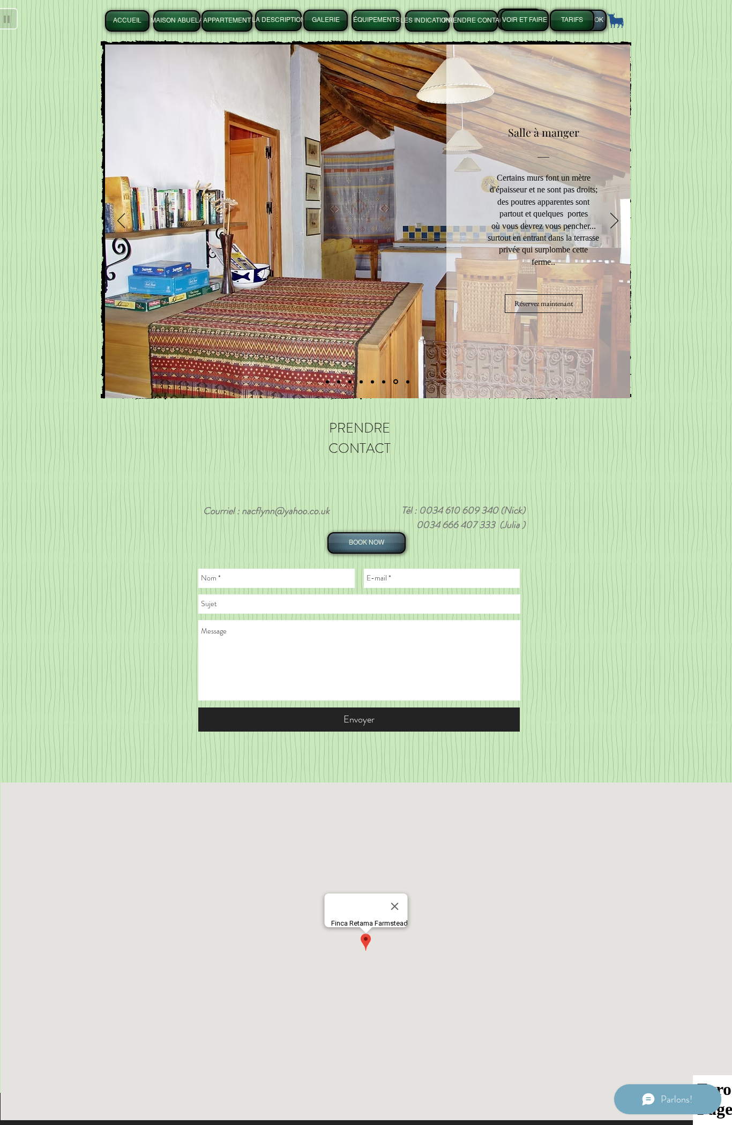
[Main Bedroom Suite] (338, 381)
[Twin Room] (350, 381)
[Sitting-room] (372, 381)
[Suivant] (614, 221)
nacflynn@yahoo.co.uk (286, 511)
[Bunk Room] (361, 381)
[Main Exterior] (327, 381)
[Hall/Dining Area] (395, 381)
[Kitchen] (383, 381)
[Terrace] (407, 381)
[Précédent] (121, 221)
